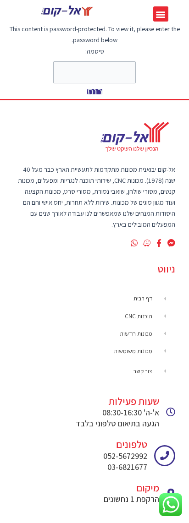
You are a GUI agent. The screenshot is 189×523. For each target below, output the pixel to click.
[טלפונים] (164, 455)
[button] (160, 14)
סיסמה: (94, 51)
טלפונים (131, 444)
